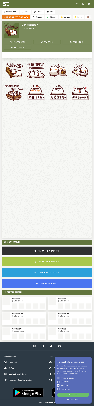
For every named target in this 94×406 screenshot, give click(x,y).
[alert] (73, 380)
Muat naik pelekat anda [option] (18, 374)
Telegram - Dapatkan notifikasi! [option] (21, 380)
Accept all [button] (73, 395)
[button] (83, 4)
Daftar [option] (11, 368)
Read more (74, 373)
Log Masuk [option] (13, 362)
